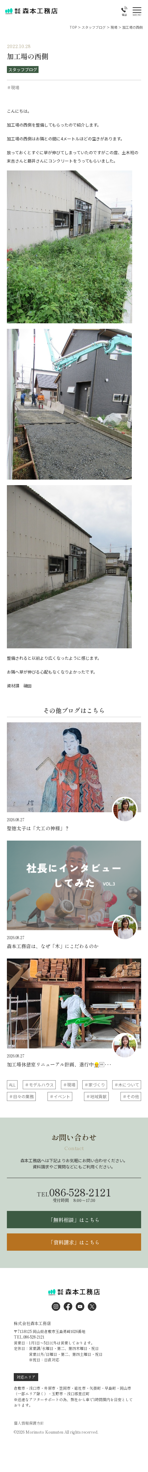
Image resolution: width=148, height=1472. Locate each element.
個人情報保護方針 (29, 1423)
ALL (12, 1084)
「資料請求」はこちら (74, 1242)
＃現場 (69, 1084)
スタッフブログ (22, 69)
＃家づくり (94, 1084)
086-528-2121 (74, 1192)
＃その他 (131, 1096)
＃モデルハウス (39, 1084)
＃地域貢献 (96, 1096)
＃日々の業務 (21, 1096)
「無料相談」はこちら (74, 1219)
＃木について (126, 1084)
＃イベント (60, 1096)
